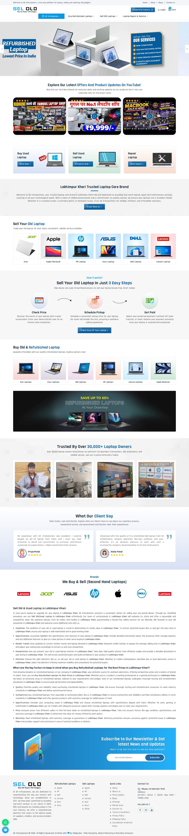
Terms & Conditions (121, 812)
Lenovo (60, 798)
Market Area (117, 805)
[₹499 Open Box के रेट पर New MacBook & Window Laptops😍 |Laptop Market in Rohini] (149, 116)
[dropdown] (60, 16)
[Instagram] (145, 810)
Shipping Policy (119, 819)
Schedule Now (81, 164)
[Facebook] (140, 810)
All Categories (52, 16)
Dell (58, 795)
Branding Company (124, 833)
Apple (59, 788)
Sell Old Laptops (107, 16)
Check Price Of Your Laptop (93, 330)
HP (58, 791)
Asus (59, 805)
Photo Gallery (118, 795)
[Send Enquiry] (5, 830)
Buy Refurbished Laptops (80, 16)
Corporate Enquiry (142, 9)
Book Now (24, 164)
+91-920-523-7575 (156, 789)
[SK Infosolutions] (25, 9)
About (153, 2)
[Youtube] (151, 810)
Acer (59, 802)
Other (87, 808)
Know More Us (93, 206)
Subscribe (155, 757)
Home (145, 2)
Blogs (161, 2)
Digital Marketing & (107, 833)
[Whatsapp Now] (5, 822)
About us (116, 791)
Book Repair (136, 164)
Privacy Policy (118, 815)
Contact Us (170, 2)
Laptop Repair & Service (134, 16)
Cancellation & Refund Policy (122, 824)
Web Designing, (91, 833)
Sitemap (116, 802)
